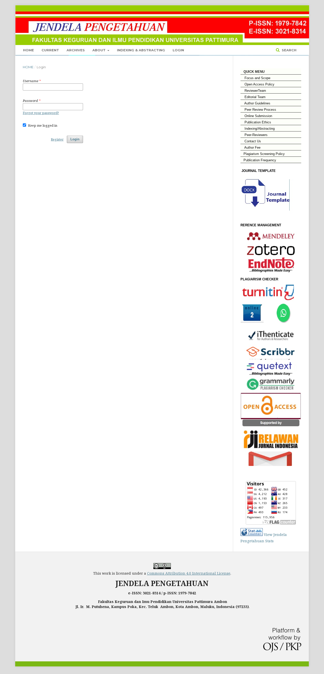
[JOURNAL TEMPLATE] (268, 215)
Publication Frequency (260, 160)
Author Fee (250, 147)
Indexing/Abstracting (257, 128)
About (99, 50)
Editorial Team (253, 97)
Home (28, 50)
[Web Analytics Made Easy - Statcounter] (251, 534)
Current (50, 50)
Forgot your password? (41, 112)
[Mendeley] (270, 235)
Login (178, 50)
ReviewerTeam (253, 91)
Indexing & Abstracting (141, 50)
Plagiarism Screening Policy (262, 154)
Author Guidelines (255, 103)
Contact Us (250, 141)
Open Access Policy (257, 84)
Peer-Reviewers (254, 135)
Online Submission (256, 116)
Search (288, 50)
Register (57, 139)
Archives (76, 50)
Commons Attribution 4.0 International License (188, 573)
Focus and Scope (255, 78)
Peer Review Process (258, 109)
